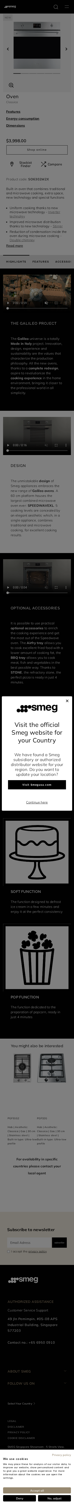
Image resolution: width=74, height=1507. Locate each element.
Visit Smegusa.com (37, 784)
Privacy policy (61, 1455)
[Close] (67, 700)
